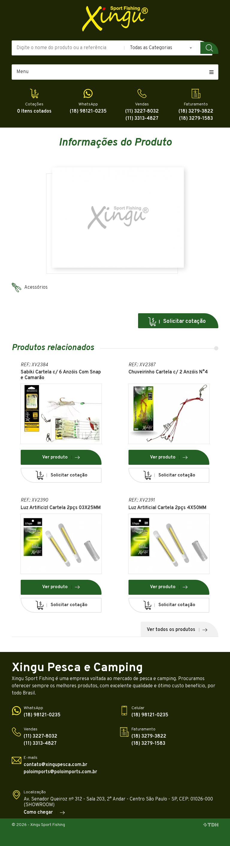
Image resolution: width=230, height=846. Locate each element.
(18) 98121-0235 (88, 111)
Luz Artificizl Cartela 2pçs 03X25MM (61, 508)
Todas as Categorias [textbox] (151, 48)
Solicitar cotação (184, 321)
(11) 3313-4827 (141, 119)
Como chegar (38, 812)
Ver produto (55, 457)
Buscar (209, 48)
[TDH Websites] (210, 825)
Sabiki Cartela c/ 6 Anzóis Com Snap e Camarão (61, 375)
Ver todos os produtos (171, 630)
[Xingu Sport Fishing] (115, 18)
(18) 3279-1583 (196, 119)
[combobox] (161, 47)
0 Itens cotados (34, 111)
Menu (22, 72)
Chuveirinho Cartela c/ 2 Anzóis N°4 (168, 372)
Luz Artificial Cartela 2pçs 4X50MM (167, 508)
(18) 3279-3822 (195, 111)
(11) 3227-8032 (142, 111)
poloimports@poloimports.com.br (60, 772)
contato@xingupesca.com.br (55, 765)
